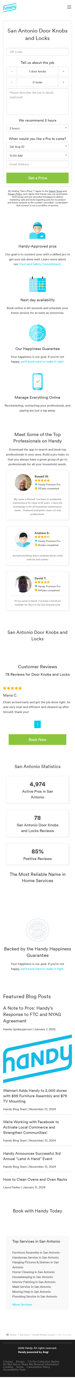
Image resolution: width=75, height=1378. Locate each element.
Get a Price (37, 178)
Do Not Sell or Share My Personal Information (31, 1364)
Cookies (8, 1367)
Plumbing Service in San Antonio (34, 1296)
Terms (19, 1367)
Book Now (37, 739)
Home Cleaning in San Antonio (33, 1272)
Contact (8, 1361)
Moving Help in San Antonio (31, 1292)
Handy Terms (55, 191)
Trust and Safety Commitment (40, 264)
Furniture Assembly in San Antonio (36, 1252)
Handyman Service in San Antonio (35, 1257)
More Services (22, 1304)
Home (13, 1334)
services (24, 1334)
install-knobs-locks (43, 1334)
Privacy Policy (15, 194)
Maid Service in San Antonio (31, 1287)
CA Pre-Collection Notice (43, 1361)
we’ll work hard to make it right (42, 361)
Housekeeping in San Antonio (32, 1277)
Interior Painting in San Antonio (33, 1282)
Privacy (20, 1361)
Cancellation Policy (38, 1367)
